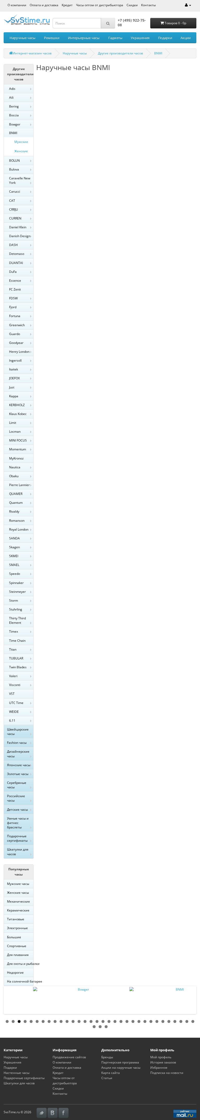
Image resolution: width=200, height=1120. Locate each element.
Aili (11, 97)
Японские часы (18, 765)
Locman (15, 431)
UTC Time (16, 703)
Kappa (13, 396)
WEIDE (14, 711)
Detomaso (16, 253)
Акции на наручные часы (120, 1067)
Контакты (148, 5)
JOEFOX (14, 378)
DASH (13, 245)
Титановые (15, 919)
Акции (185, 37)
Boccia (14, 115)
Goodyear (16, 343)
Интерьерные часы (83, 37)
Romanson (16, 520)
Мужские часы (18, 884)
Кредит (67, 5)
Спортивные (16, 946)
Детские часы (17, 809)
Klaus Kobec (18, 414)
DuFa (13, 271)
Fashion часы (17, 742)
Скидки (132, 5)
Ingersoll (15, 360)
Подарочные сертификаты (17, 838)
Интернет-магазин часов (32, 53)
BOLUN (14, 160)
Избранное (158, 1067)
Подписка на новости (166, 1073)
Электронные (17, 928)
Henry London (19, 351)
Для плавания (18, 955)
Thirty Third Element (17, 620)
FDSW (13, 298)
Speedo (14, 573)
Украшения (140, 37)
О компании (17, 5)
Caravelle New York (19, 180)
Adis (12, 88)
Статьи (106, 1078)
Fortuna (14, 316)
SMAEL (14, 565)
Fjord (12, 307)
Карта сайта (110, 1073)
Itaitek (13, 369)
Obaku (13, 476)
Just (11, 387)
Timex (13, 631)
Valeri (13, 676)
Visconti (14, 685)
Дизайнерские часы (18, 753)
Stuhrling (15, 609)
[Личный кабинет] (188, 5)
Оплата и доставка (44, 5)
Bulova (14, 169)
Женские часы (18, 892)
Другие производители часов (120, 53)
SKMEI (13, 556)
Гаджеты (115, 37)
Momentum (17, 449)
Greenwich (17, 325)
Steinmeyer (17, 591)
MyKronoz (16, 458)
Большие (14, 937)
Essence (15, 280)
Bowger (14, 124)
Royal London (18, 529)
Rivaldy (14, 511)
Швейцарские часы (18, 731)
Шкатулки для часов (17, 851)
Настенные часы (16, 1073)
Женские (21, 151)
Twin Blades (18, 667)
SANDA (14, 538)
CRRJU (13, 209)
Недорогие (15, 972)
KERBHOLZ (17, 405)
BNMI (158, 53)
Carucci (14, 191)
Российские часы (16, 798)
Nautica (14, 467)
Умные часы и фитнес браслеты (18, 822)
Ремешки (51, 37)
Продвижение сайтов (69, 1057)
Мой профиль (160, 1057)
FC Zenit (15, 289)
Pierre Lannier (19, 485)
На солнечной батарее (20, 981)
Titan (12, 649)
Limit (12, 422)
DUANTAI (16, 263)
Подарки (165, 37)
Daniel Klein (17, 227)
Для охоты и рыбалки (20, 963)
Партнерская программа (120, 1062)
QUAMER (15, 494)
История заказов (163, 1062)
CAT (12, 200)
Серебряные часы (16, 785)
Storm (13, 600)
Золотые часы (17, 774)
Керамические (18, 910)
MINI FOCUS (18, 440)
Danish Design (19, 236)
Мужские (21, 142)
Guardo (14, 334)
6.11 (12, 720)
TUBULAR (16, 658)
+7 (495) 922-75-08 (132, 22)
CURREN (15, 218)
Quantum (16, 502)
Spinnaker (16, 583)
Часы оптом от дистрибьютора (99, 5)
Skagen (14, 547)
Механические (18, 901)
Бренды (107, 1057)
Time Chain (17, 640)
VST (12, 693)
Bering (14, 106)
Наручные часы (22, 37)
